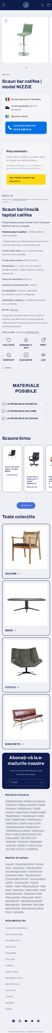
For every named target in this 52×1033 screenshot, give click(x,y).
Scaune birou (35, 871)
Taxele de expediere (19, 199)
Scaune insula (34, 868)
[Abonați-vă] (41, 782)
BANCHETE (12, 744)
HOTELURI (10, 990)
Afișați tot (26, 505)
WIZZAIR (9, 1003)
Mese (17, 886)
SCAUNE (11, 573)
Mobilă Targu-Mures (30, 823)
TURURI (9, 997)
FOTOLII (10, 687)
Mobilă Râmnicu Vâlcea (18, 830)
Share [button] (8, 368)
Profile (8, 1009)
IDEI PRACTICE (28, 838)
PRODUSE (23, 841)
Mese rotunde (12, 897)
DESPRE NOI (32, 332)
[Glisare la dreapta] (32, 68)
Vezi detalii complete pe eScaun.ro (22, 179)
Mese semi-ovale (32, 893)
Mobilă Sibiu (12, 823)
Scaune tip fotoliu (14, 875)
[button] (3, 5)
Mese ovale (27, 897)
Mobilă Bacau (34, 819)
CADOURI (11, 845)
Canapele (18, 912)
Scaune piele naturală (16, 879)
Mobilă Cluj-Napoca (34, 801)
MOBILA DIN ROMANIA (24, 834)
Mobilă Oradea (37, 812)
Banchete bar (12, 904)
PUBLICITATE (35, 845)
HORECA (22, 845)
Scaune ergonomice (15, 871)
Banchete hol (12, 901)
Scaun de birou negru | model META (12, 469)
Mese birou (18, 890)
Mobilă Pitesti (19, 819)
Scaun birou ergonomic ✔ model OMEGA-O (33, 480)
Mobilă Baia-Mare (15, 827)
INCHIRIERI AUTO (13, 978)
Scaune (9, 864)
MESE (9, 630)
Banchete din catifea (32, 908)
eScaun (14, 310)
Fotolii (8, 912)
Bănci (38, 897)
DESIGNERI (36, 841)
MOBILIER (11, 841)
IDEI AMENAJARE (14, 934)
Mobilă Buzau (32, 827)
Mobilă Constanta (27, 805)
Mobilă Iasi (11, 805)
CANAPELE (32, 849)
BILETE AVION (12, 984)
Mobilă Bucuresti (14, 801)
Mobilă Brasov (24, 808)
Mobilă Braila (29, 816)
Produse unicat (33, 875)
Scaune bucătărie (24, 864)
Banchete (27, 904)
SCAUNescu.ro (21, 1031)
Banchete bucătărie (31, 901)
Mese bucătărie (30, 886)
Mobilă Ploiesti (13, 816)
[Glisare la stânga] (20, 68)
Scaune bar (19, 868)
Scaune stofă (22, 882)
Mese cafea (32, 890)
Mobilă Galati (22, 812)
